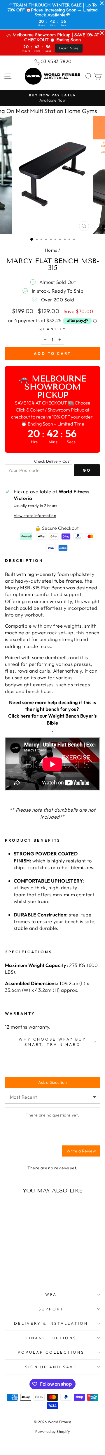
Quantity (52, 329)
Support (51, 1309)
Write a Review (81, 1151)
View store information (35, 515)
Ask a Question (52, 1082)
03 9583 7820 (56, 61)
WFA (51, 1294)
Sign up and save (51, 1366)
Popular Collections (51, 1352)
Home (51, 250)
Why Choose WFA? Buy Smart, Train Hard (52, 1042)
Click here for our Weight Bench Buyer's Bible (52, 719)
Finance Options (51, 1338)
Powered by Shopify (52, 1431)
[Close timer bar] (102, 3)
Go (87, 470)
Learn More (68, 48)
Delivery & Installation (51, 1323)
